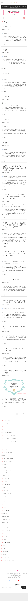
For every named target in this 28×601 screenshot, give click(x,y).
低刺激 (5, 467)
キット (5, 429)
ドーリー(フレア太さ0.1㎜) (9, 435)
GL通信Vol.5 (6, 143)
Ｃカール (5, 446)
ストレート (6, 496)
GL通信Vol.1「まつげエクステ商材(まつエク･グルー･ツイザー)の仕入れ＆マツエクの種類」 (14, 253)
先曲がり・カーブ (7, 493)
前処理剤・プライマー (7, 516)
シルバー (5, 504)
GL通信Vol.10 (7, 27)
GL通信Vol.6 (7, 119)
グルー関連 (6, 472)
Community (5, 551)
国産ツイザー (6, 490)
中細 (4, 499)
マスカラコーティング (7, 519)
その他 (5, 539)
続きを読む (4, 45)
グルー (3, 455)
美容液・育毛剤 (5, 522)
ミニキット (6, 481)
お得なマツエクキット (7, 475)
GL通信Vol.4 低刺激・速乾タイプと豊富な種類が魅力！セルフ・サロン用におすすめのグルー (14, 168)
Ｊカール (5, 444)
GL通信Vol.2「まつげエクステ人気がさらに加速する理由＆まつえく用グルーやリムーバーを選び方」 (14, 225)
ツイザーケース (7, 510)
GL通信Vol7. (6, 96)
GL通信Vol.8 (7, 73)
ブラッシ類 (6, 527)
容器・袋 (5, 536)
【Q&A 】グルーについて (11, 280)
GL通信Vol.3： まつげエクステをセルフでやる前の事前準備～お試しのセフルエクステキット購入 (14, 196)
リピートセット (7, 484)
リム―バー (4, 513)
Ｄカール (5, 449)
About (4, 545)
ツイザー (4, 487)
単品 (4, 426)
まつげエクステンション (7, 432)
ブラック (5, 501)
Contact (4, 554)
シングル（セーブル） (8, 452)
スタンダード (6, 478)
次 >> (24, 414)
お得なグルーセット (8, 470)
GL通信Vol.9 (7, 50)
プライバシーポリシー (7, 557)
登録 (24, 587)
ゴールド (5, 507)
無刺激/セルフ (6, 464)
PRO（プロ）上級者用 (8, 458)
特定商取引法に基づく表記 (8, 560)
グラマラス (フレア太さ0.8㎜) (10, 438)
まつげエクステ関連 (6, 525)
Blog (4, 548)
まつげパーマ (5, 423)
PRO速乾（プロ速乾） (8, 461)
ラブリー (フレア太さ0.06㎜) (10, 441)
